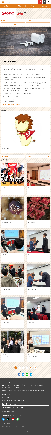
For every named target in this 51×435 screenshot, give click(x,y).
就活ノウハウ (4, 390)
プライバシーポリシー (25, 400)
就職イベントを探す (38, 385)
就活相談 (23, 390)
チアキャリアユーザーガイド (40, 390)
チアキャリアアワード (6, 426)
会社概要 (3, 400)
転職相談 (27, 390)
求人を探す (7, 385)
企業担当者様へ (8, 407)
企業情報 (39, 20)
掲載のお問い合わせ (20, 407)
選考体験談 (10, 390)
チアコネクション (43, 410)
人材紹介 (37, 410)
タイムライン (8, 387)
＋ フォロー (20, 14)
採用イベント (11, 410)
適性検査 (17, 387)
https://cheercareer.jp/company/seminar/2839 (11, 104)
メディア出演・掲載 (16, 400)
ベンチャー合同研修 (31, 410)
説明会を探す (17, 385)
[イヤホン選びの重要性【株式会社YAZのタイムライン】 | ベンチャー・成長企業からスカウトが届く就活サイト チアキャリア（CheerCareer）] (6, 2)
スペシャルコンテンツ (17, 390)
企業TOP (13, 20)
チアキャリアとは (9, 397)
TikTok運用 (4, 411)
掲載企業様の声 (5, 410)
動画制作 (8, 411)
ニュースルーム (9, 400)
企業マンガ (32, 390)
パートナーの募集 (14, 426)
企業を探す (27, 385)
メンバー (26, 24)
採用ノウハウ (16, 410)
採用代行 (12, 411)
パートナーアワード (22, 426)
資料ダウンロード (23, 410)
